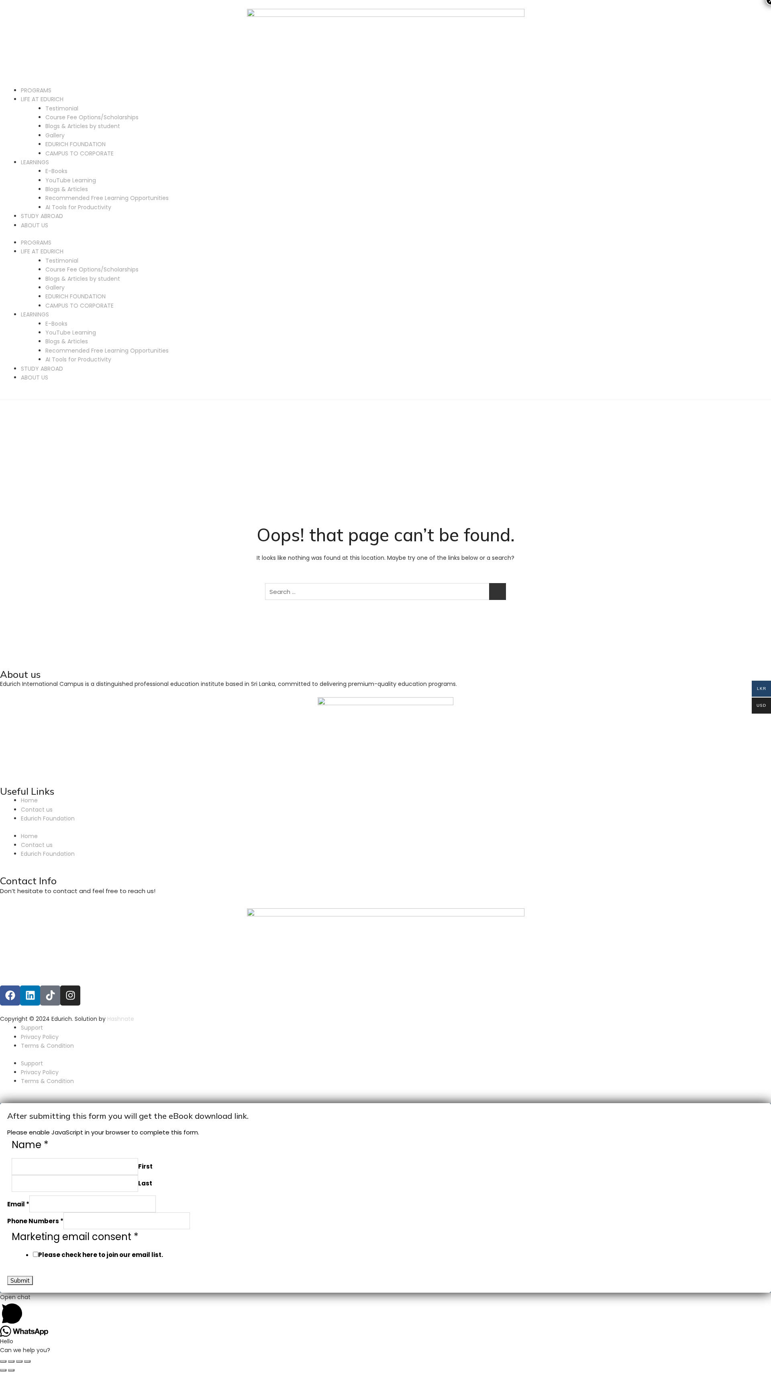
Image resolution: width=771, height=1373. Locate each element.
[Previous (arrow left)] (3, 1370)
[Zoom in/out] (27, 1361)
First (145, 1166)
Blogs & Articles (66, 189)
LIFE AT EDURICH (42, 99)
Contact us (37, 810)
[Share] (11, 1361)
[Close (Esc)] (3, 1361)
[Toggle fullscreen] (19, 1361)
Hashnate (121, 1019)
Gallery (55, 135)
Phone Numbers (35, 1221)
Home (29, 800)
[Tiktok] (50, 995)
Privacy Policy (40, 1037)
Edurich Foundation (48, 818)
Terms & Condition (47, 1046)
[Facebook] (10, 995)
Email (18, 1204)
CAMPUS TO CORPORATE (79, 153)
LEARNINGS (35, 162)
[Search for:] (385, 591)
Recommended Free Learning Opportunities (107, 198)
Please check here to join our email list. (100, 1255)
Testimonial (61, 108)
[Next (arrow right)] (11, 1370)
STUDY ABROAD (42, 216)
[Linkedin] (30, 995)
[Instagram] (70, 995)
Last (145, 1183)
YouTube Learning (70, 180)
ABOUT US (34, 225)
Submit (20, 1280)
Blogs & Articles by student (82, 126)
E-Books (56, 171)
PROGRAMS (36, 90)
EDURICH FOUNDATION (75, 144)
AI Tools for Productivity (78, 207)
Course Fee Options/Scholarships (92, 117)
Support (32, 1028)
